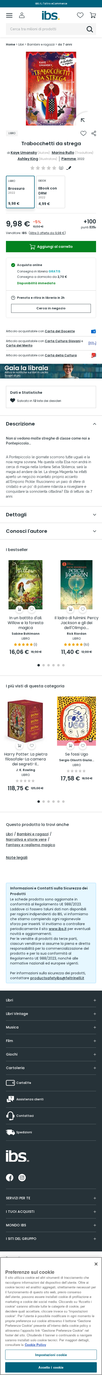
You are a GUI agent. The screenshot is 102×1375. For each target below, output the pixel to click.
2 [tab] (53, 122)
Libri (9, 834)
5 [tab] (58, 665)
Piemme (68, 158)
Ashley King (28, 158)
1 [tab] (49, 122)
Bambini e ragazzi (33, 834)
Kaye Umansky (24, 152)
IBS (24, 233)
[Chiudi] (96, 1264)
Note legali (16, 857)
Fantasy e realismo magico (30, 844)
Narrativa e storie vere (26, 839)
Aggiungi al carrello (54, 246)
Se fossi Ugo (76, 754)
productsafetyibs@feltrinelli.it (57, 978)
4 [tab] (53, 665)
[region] (51, 1316)
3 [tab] (49, 665)
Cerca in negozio (51, 308)
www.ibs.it (58, 928)
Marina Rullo (63, 152)
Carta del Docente (60, 331)
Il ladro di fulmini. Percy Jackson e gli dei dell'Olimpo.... (76, 623)
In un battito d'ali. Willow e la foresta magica (25, 623)
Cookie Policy (35, 1344)
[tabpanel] (51, 89)
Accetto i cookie (50, 1367)
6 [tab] (63, 665)
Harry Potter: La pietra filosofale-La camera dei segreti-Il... (25, 759)
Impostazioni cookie (51, 1354)
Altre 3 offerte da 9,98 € (47, 233)
